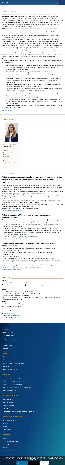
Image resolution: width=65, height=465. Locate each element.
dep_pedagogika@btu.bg (13, 210)
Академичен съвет (8, 335)
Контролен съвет (8, 342)
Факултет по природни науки (11, 381)
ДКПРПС (5, 408)
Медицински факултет (9, 390)
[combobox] (59, 4)
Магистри (6, 366)
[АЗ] (7, 2)
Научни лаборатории (9, 420)
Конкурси (6, 423)
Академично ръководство (10, 339)
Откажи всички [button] (33, 463)
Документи (6, 429)
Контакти (6, 438)
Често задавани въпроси (10, 441)
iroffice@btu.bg (10, 313)
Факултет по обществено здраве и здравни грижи (17, 387)
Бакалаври (6, 360)
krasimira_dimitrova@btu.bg (10, 163)
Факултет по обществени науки (12, 384)
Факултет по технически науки (12, 378)
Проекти (5, 426)
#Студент (6, 444)
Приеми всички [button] (22, 463)
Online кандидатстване (10, 369)
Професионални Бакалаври (11, 357)
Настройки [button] (44, 463)
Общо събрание (8, 332)
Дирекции (6, 348)
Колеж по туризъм (8, 399)
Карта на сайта (7, 447)
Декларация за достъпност (11, 451)
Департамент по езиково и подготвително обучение (18, 411)
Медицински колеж (9, 402)
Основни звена (7, 345)
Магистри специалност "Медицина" (13, 363)
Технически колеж (8, 405)
